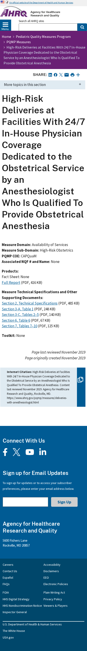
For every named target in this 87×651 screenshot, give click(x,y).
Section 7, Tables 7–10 (19, 325)
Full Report (11, 282)
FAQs (6, 584)
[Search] (82, 27)
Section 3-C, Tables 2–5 (20, 314)
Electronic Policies (56, 584)
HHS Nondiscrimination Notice (22, 606)
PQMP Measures (18, 42)
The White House (14, 631)
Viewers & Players (56, 606)
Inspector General (15, 612)
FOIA (6, 592)
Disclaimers (51, 571)
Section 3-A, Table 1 (17, 309)
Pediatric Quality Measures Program (43, 36)
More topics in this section (25, 84)
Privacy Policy (53, 599)
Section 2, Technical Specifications (30, 303)
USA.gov (8, 637)
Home (6, 36)
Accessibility (52, 565)
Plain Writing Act (54, 592)
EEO (46, 578)
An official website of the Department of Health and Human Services (41, 2)
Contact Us (10, 571)
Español (8, 578)
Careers (8, 565)
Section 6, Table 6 (16, 320)
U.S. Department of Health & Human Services (32, 624)
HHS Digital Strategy (16, 599)
